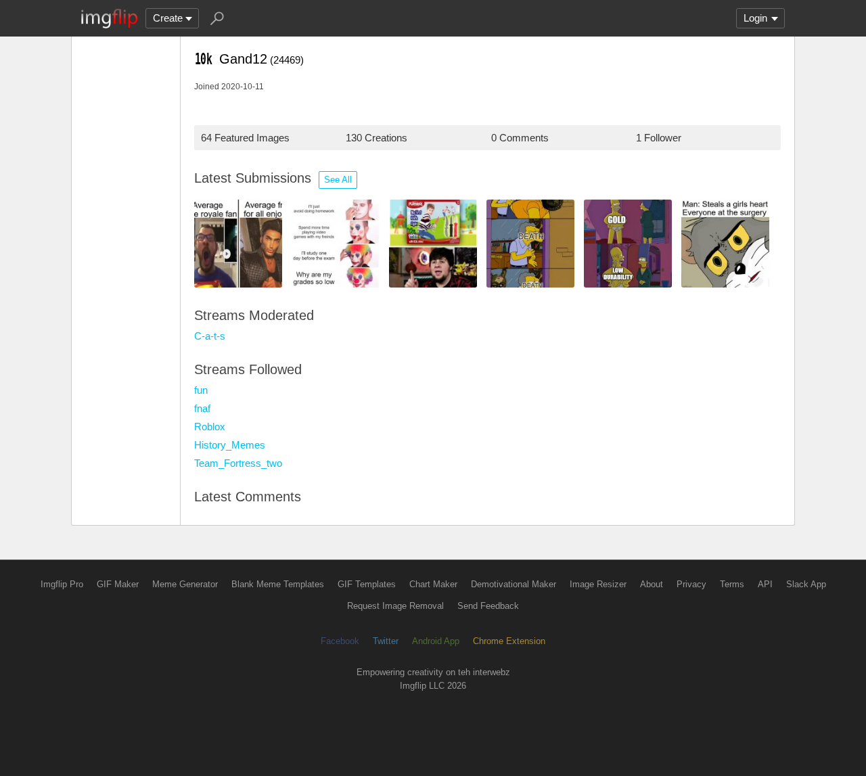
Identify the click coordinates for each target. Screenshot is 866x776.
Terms (732, 584)
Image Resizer (598, 584)
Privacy (691, 584)
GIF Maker (118, 584)
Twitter (385, 641)
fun (201, 390)
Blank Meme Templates (277, 584)
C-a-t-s (209, 336)
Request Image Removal (395, 606)
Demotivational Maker (513, 584)
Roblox (209, 426)
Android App (435, 641)
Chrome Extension (509, 641)
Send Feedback (488, 606)
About (651, 584)
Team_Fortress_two (238, 463)
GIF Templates (367, 584)
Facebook (340, 641)
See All (338, 180)
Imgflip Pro (62, 584)
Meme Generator (185, 584)
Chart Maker (433, 584)
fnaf (202, 408)
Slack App (806, 584)
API (765, 584)
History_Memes (229, 445)
